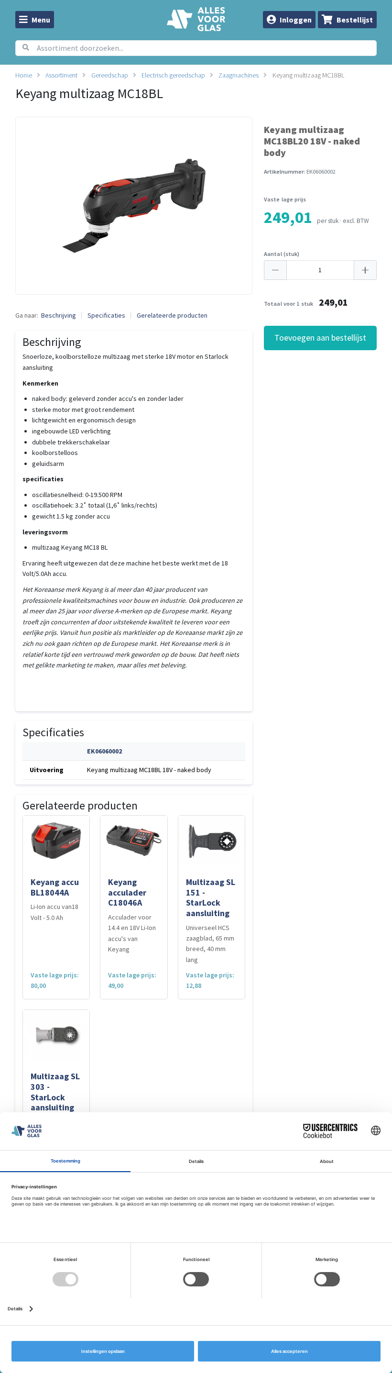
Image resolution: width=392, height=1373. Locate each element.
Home (23, 75)
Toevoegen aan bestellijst (320, 337)
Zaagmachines (238, 75)
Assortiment (61, 75)
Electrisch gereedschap (173, 75)
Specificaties (106, 315)
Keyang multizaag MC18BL (308, 75)
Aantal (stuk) (282, 253)
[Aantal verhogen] (365, 270)
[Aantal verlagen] (275, 270)
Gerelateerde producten (172, 315)
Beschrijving (58, 315)
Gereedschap (109, 75)
